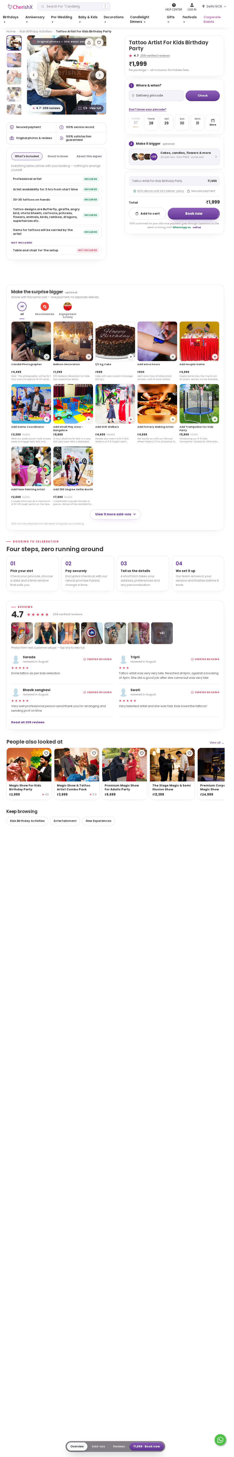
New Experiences (98, 821)
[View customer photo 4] (92, 633)
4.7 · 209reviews (46, 108)
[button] (11, 19)
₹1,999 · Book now (146, 1446)
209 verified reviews (155, 55)
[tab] (14, 43)
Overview (77, 1446)
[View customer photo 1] (22, 633)
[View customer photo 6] (138, 633)
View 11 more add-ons (113, 514)
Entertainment (65, 821)
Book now (193, 213)
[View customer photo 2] (45, 633)
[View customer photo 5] (115, 633)
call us (197, 227)
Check (203, 95)
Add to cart (150, 213)
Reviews (119, 1446)
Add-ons (98, 1446)
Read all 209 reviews (28, 722)
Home (11, 31)
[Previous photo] (33, 75)
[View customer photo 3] (69, 633)
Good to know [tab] (58, 156)
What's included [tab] (27, 156)
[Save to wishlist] (99, 42)
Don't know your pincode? (147, 109)
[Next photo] (99, 75)
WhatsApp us (182, 227)
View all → (217, 742)
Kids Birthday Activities (36, 31)
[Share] (89, 42)
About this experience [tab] (93, 156)
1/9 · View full (92, 108)
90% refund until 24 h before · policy (160, 191)
